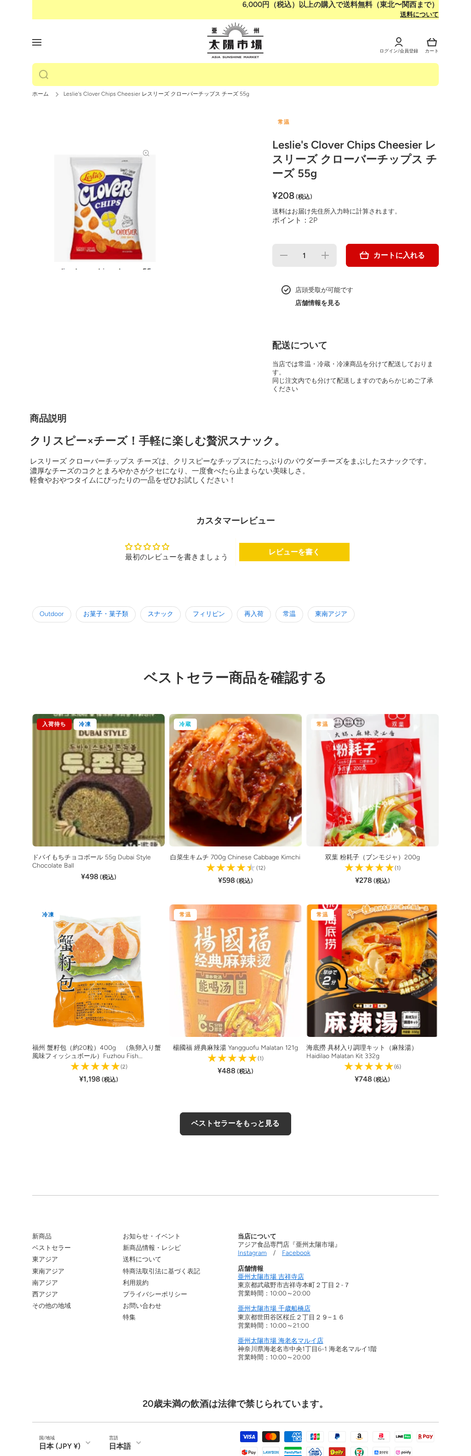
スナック (160, 614)
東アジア (45, 1259)
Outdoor (52, 614)
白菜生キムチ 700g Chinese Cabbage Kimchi (235, 857)
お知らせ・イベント (152, 1236)
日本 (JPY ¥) (59, 1446)
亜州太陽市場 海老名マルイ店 (280, 1341)
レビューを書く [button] (294, 551)
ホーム (40, 94)
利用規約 (136, 1283)
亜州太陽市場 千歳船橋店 (274, 1308)
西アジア (45, 1294)
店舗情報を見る (317, 303)
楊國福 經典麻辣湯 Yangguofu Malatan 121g (235, 1048)
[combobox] (235, 74)
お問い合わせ (142, 1306)
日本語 (120, 1446)
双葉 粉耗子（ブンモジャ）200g (372, 857)
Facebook (296, 1253)
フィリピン (209, 614)
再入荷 (254, 614)
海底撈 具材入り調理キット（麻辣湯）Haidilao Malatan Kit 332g (362, 1052)
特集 (129, 1317)
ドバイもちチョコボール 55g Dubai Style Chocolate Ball (91, 861)
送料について (419, 14)
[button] (432, 42)
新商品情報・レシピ (152, 1248)
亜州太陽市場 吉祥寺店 (271, 1277)
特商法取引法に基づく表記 (161, 1271)
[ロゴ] (235, 41)
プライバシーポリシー (155, 1294)
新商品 (42, 1236)
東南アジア (331, 614)
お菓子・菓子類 (105, 614)
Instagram (252, 1253)
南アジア (45, 1283)
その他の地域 (51, 1306)
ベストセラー (51, 1248)
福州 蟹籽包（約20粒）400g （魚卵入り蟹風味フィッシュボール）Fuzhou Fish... (96, 1052)
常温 (289, 614)
